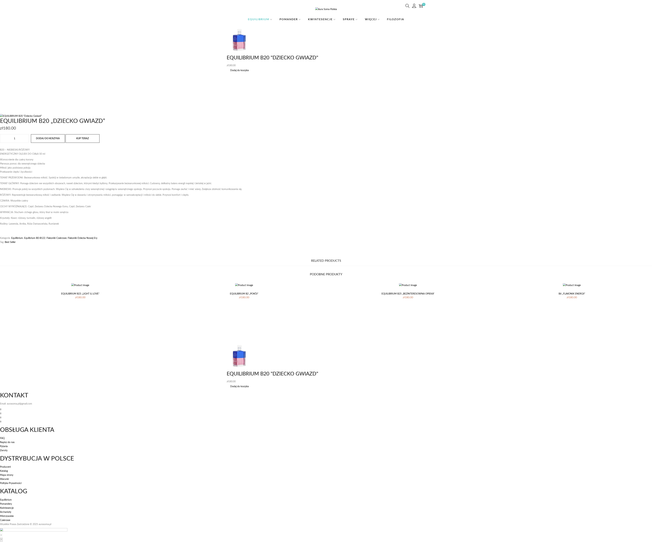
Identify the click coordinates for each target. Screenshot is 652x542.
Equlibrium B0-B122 (34, 238)
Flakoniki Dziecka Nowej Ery (82, 238)
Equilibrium (17, 238)
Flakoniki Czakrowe (57, 238)
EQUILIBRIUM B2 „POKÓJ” (244, 294)
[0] (421, 6)
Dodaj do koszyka (239, 70)
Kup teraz (82, 138)
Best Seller (10, 242)
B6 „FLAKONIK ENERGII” (572, 294)
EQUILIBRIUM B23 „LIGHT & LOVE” (80, 294)
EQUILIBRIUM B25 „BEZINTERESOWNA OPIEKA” (408, 294)
